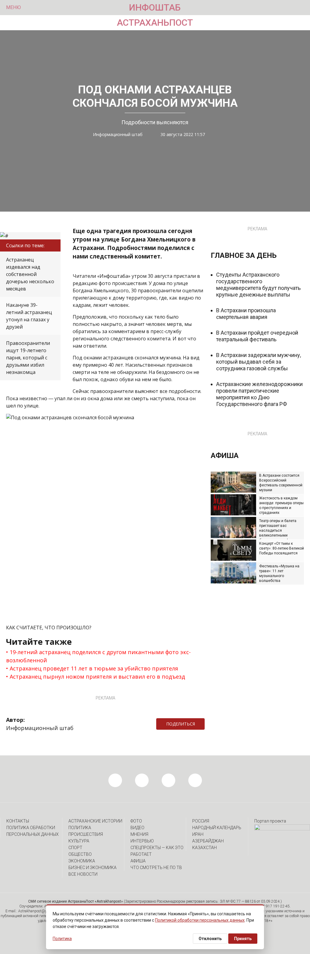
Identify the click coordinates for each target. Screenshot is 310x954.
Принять (243, 938)
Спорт (75, 847)
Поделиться (180, 724)
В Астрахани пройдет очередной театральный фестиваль (257, 335)
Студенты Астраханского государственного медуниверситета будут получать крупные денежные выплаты (258, 284)
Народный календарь (216, 827)
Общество (80, 854)
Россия (200, 821)
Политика (79, 827)
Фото (136, 821)
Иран (197, 834)
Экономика (81, 860)
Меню (13, 7)
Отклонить (210, 938)
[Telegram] (207, 724)
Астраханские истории (95, 821)
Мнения (139, 834)
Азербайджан (208, 841)
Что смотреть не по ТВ (156, 867)
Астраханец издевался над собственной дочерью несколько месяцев (30, 274)
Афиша (138, 860)
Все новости (82, 874)
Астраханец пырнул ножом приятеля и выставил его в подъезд (97, 676)
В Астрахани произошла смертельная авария (246, 313)
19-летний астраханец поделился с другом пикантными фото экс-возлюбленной (98, 656)
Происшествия (85, 834)
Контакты (17, 821)
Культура (78, 841)
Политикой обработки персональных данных (200, 920)
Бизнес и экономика (92, 867)
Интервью (142, 841)
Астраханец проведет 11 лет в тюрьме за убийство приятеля (94, 668)
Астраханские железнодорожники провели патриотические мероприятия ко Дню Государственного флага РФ (259, 394)
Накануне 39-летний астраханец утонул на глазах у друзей (29, 316)
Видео (137, 827)
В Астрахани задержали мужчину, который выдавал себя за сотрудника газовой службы (258, 362)
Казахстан (204, 847)
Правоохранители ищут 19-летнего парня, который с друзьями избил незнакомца (28, 357)
